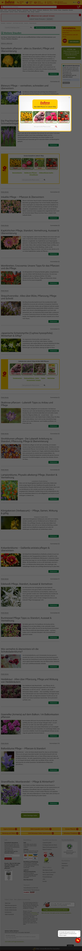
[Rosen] (51, 117)
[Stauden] (26, 117)
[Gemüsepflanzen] (63, 117)
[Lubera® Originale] (39, 117)
